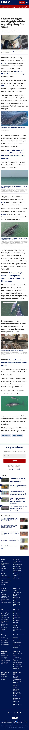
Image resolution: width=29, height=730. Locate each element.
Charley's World (17, 592)
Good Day (16, 588)
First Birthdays (16, 602)
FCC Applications (17, 666)
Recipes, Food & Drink (5, 625)
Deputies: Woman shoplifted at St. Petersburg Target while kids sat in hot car (10, 533)
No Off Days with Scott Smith (5, 596)
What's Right (4, 612)
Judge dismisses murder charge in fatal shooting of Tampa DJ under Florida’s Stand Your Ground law (9, 519)
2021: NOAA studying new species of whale (12, 350)
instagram (14, 713)
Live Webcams (17, 566)
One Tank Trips (5, 617)
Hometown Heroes (16, 595)
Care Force (4, 631)
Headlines (15, 637)
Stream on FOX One (17, 673)
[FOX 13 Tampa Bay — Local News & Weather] (5, 2)
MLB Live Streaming (15, 683)
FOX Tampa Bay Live (17, 629)
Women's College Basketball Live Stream (17, 698)
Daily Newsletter (5, 582)
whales (4, 63)
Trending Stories (17, 642)
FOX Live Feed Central (16, 624)
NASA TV (15, 627)
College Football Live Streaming (17, 680)
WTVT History (16, 661)
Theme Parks (4, 619)
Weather (16, 559)
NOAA (3, 214)
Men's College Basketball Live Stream (17, 694)
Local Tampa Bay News (5, 563)
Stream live (4, 676)
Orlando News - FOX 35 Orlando (5, 656)
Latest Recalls (4, 639)
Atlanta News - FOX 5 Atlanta (5, 662)
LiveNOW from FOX (17, 617)
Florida (3, 566)
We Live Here (5, 610)
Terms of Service (15, 469)
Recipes (15, 600)
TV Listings (16, 657)
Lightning (3, 594)
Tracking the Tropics (16, 574)
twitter (11, 713)
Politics (3, 572)
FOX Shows (16, 644)
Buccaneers (4, 590)
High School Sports (6, 602)
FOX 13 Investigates (4, 574)
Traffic (15, 590)
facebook (8, 713)
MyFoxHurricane (17, 577)
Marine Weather (17, 568)
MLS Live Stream (17, 705)
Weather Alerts (17, 570)
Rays (2, 592)
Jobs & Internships (17, 659)
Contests (15, 647)
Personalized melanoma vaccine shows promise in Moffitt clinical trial (9, 547)
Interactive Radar (17, 564)
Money (3, 635)
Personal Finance (5, 640)
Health (2, 570)
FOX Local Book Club (17, 639)
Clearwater (18, 30)
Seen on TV (4, 579)
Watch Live (21, 2)
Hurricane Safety (17, 572)
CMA (3, 86)
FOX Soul (15, 622)
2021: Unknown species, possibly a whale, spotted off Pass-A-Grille (14, 187)
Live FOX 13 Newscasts (16, 614)
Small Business (5, 644)
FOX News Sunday (5, 580)
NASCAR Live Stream (16, 686)
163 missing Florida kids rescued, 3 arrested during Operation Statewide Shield (18, 493)
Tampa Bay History (4, 628)
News (3, 559)
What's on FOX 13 (17, 646)
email (20, 713)
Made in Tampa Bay (5, 621)
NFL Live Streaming (15, 676)
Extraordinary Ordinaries (16, 598)
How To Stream (17, 612)
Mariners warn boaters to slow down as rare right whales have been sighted (14, 239)
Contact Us (16, 668)
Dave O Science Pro (17, 605)
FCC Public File (17, 664)
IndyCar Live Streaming (16, 689)
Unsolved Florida (5, 577)
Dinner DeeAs (4, 615)
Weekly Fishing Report (5, 600)
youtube (17, 713)
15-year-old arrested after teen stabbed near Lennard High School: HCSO (18, 480)
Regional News (4, 652)
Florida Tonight (5, 614)
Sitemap (3, 584)
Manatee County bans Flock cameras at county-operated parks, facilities (10, 539)
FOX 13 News (12, 30)
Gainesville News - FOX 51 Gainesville (5, 659)
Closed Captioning (17, 662)
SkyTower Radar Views (17, 562)
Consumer (3, 568)
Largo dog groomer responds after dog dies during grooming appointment (18, 508)
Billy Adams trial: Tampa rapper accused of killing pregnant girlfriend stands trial (9, 526)
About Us (16, 652)
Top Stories (4, 561)
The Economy (4, 642)
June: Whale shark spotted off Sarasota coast (13, 127)
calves (3, 202)
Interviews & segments (4, 678)
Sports (3, 588)
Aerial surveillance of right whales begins (12, 51)
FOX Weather (16, 579)
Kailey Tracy (5, 30)
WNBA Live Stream (16, 702)
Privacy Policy (16, 468)
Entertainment (18, 635)
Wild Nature (17, 435)
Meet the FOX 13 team (17, 654)
